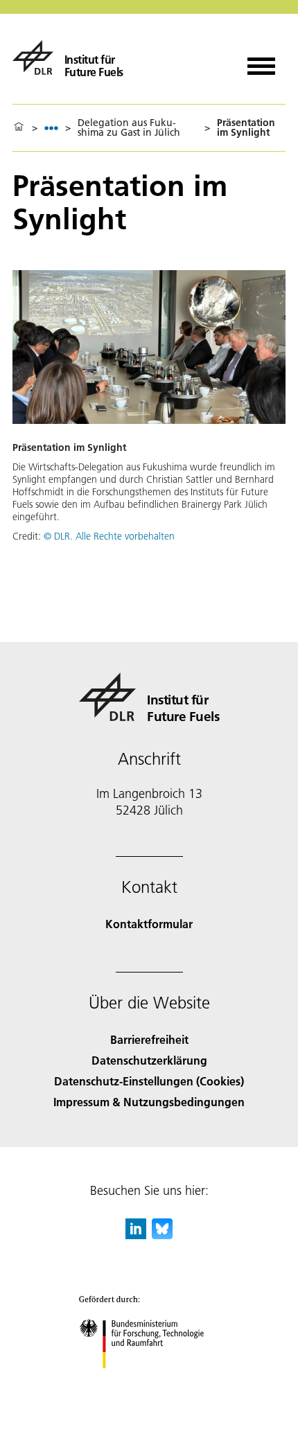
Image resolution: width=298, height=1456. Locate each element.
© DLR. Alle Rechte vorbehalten (109, 536)
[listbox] (51, 127)
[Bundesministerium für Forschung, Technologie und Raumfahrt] (149, 1382)
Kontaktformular (149, 923)
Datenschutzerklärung (149, 1060)
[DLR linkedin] (135, 1235)
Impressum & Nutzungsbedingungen (149, 1101)
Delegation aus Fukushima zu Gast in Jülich (129, 127)
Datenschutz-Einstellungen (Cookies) (149, 1081)
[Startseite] (18, 127)
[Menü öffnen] (261, 61)
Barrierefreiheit (149, 1039)
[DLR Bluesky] (162, 1235)
